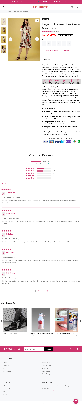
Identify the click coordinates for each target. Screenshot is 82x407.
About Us (6, 386)
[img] (6, 189)
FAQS (5, 392)
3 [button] (41, 291)
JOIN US (48, 349)
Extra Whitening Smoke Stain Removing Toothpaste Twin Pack (40, 335)
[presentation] (1, 321)
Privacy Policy (46, 363)
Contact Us (7, 389)
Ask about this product (51, 51)
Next (37, 39)
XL (59, 43)
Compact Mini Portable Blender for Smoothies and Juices (15, 335)
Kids (5, 368)
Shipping (66, 51)
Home (3, 12)
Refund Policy (46, 368)
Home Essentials (8, 371)
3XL (69, 43)
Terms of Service (47, 365)
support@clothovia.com (54, 391)
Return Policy (46, 374)
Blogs (5, 394)
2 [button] (38, 291)
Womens (6, 365)
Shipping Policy (46, 371)
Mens (5, 363)
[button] (47, 31)
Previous (10, 39)
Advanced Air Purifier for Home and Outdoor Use (65, 335)
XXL (64, 43)
